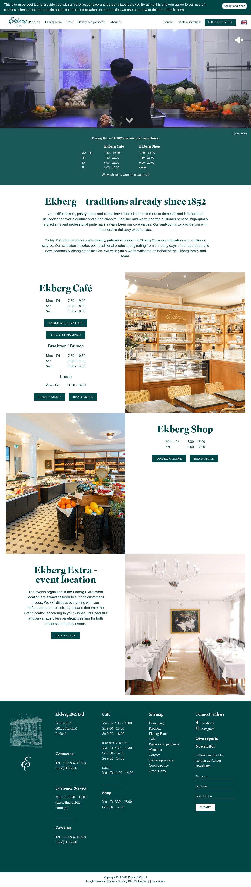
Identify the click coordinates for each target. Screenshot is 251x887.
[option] (125, 78)
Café (70, 22)
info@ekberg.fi (66, 768)
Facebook (206, 723)
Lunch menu (49, 396)
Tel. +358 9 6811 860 (70, 763)
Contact (168, 22)
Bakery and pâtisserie (91, 22)
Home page (157, 723)
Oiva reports (207, 738)
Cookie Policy (141, 881)
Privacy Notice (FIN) (120, 881)
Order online (169, 458)
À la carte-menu (65, 335)
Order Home (158, 771)
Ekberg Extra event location (161, 240)
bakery (100, 240)
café (89, 240)
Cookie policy (159, 765)
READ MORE (83, 396)
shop (128, 240)
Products (34, 22)
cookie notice (54, 10)
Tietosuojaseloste (161, 760)
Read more (204, 458)
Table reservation (65, 323)
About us (115, 22)
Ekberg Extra (53, 22)
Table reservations (189, 22)
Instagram (207, 729)
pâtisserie (114, 240)
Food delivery (220, 22)
